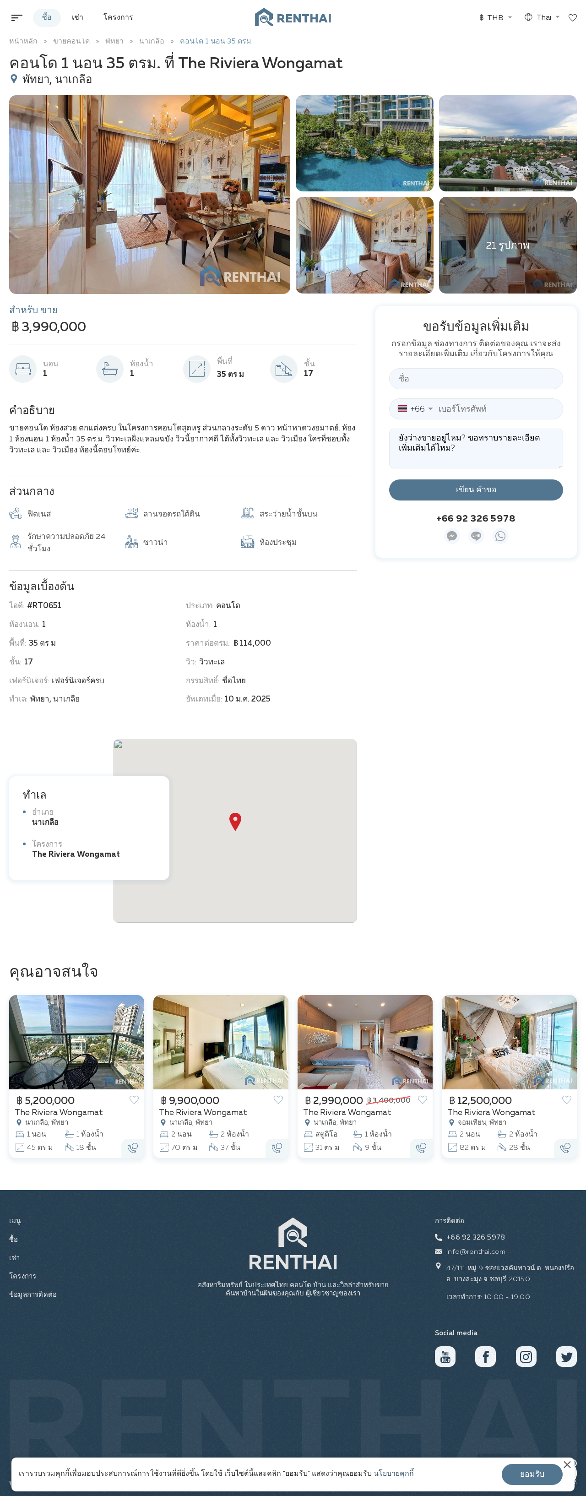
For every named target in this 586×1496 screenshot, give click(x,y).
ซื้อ (47, 18)
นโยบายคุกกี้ (394, 1474)
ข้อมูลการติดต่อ (30, 1294)
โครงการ (118, 18)
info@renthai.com (475, 1251)
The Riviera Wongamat (76, 855)
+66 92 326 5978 (476, 518)
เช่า (77, 18)
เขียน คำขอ (476, 490)
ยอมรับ (532, 1474)
